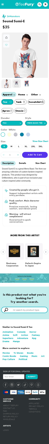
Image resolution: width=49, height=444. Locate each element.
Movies (6, 353)
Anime (6, 335)
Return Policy (10, 417)
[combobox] (24, 310)
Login (6, 430)
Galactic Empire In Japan (33, 264)
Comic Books (9, 356)
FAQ (5, 411)
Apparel (8, 94)
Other (35, 94)
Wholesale (9, 419)
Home (22, 94)
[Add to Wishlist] (6, 45)
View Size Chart (40, 141)
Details (22, 163)
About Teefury (11, 405)
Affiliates (34, 403)
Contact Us (9, 408)
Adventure (22, 338)
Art (42, 356)
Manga (16, 341)
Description (8, 163)
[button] (6, 44)
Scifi (15, 335)
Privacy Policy (36, 406)
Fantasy (36, 335)
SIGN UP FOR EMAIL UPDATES (16, 371)
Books (30, 353)
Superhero (8, 338)
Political (23, 359)
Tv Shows (18, 353)
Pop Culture (9, 359)
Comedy (21, 332)
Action (24, 335)
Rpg (34, 338)
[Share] (6, 40)
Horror (32, 332)
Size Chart (40, 163)
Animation (8, 332)
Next (45, 252)
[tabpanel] (25, 55)
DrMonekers (13, 16)
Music (34, 356)
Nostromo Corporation (12, 264)
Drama (6, 341)
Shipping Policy (11, 414)
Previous (2, 252)
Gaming (24, 356)
